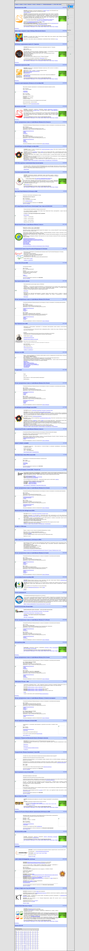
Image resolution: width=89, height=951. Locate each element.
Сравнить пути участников (37, 476)
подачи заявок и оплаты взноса (45, 412)
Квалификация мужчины (35, 803)
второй (48, 10)
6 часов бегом (39, 513)
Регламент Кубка (27, 75)
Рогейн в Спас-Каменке (33, 483)
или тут (36, 900)
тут (34, 900)
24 (37, 935)
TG (37, 26)
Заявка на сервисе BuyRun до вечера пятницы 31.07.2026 (33, 240)
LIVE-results (41, 60)
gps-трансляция (55, 647)
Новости (17, 4)
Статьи (25, 4)
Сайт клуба (25, 617)
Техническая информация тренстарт (28, 347)
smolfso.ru (25, 260)
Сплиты (24, 132)
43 (30, 936)
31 (30, 934)
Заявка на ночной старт (28, 363)
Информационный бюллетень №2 (38, 878)
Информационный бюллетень (33, 21)
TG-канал (50, 550)
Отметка (56, 26)
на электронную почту (54, 23)
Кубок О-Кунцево (39, 733)
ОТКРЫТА (30, 533)
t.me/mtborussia (39, 826)
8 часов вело (48, 410)
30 (30, 931)
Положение (25, 91)
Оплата (28, 362)
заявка (43, 21)
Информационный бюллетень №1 (38, 550)
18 (37, 934)
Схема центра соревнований (37, 877)
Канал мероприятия (26, 882)
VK (36, 26)
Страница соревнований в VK (31, 603)
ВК (26, 169)
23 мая (42, 876)
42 (25, 936)
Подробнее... (17, 28)
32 (25, 931)
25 (18, 932)
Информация (34, 363)
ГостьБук (21, 4)
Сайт (24, 26)
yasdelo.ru (57, 479)
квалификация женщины (42, 803)
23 (16, 934)
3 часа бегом (34, 513)
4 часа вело (44, 410)
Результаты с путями (27, 611)
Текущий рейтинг (27, 76)
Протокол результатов (27, 497)
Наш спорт (29, 4)
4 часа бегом (34, 410)
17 (28, 932)
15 (16, 936)
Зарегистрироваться (27, 12)
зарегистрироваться (51, 19)
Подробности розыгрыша (35, 916)
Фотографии (25, 463)
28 (16, 932)
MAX (39, 26)
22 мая (40, 876)
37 (22, 933)
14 (18, 943)
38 (24, 933)
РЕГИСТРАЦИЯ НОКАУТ (28, 452)
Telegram (28, 203)
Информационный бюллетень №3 (38, 874)
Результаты (25, 133)
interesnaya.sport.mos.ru (47, 766)
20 (18, 934)
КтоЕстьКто (38, 4)
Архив (51, 26)
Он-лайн (48, 876)
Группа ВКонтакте (48, 160)
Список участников (34, 160)
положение (35, 151)
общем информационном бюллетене (42, 851)
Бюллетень (25, 361)
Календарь (28, 26)
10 (18, 935)
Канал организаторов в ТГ (41, 603)
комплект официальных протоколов (50, 109)
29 (18, 931)
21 (37, 931)
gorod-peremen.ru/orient (35, 103)
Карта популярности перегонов (36, 611)
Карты (53, 26)
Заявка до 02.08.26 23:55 (28, 550)
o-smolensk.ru (30, 260)
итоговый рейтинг (36, 110)
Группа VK (46, 550)
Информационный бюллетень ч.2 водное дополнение (32, 239)
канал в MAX (48, 603)
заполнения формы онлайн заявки (34, 516)
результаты (47, 647)
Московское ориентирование (47, 4)
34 (28, 931)
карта (52, 410)
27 (16, 933)
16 (16, 931)
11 (18, 945)
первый (44, 10)
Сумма (25, 692)
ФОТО (48, 26)
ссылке (31, 258)
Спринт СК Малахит (45, 143)
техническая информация (45, 19)
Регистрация (33, 26)
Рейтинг (45, 26)
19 (22, 941)
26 (30, 935)
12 (16, 940)
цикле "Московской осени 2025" (41, 24)
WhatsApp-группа (55, 550)
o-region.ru (26, 749)
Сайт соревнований (27, 365)
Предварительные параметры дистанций (31, 339)
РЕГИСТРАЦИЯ (26, 215)
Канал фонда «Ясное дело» (41, 485)
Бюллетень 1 (26, 744)
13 (37, 940)
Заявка (24, 131)
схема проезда (40, 19)
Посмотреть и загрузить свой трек (32, 477)
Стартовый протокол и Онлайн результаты (31, 747)
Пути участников (45, 611)
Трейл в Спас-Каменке (32, 482)
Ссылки (34, 4)
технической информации (61, 762)
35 (24, 931)
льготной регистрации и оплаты (47, 149)
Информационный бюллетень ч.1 (29, 238)
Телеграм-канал (55, 160)
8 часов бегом (39, 410)
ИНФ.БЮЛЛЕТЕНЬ (35, 452)
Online (42, 26)
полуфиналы (46, 803)
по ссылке (33, 901)
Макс (28, 169)
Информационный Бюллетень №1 (29, 881)
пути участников (33, 648)
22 (22, 932)
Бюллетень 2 (26, 746)
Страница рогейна (41, 160)
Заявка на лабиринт (27, 364)
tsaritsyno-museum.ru (26, 790)
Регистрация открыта (28, 72)
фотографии (28, 648)
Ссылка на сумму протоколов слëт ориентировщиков (36, 863)
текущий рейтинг (31, 909)
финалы (50, 803)
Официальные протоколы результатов (33, 862)
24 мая (45, 876)
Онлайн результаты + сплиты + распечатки (35, 687)
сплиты (50, 647)
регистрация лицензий (31, 22)
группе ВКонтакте (54, 110)
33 (22, 931)
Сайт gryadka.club (27, 485)
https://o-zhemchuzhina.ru (44, 693)
